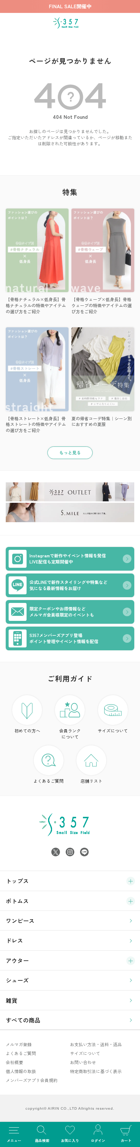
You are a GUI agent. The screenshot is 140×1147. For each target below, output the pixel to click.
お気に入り (70, 1140)
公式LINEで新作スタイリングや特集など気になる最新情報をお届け (68, 585)
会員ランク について (70, 733)
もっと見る (70, 452)
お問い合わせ (83, 1062)
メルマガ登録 (19, 1044)
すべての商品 (23, 1020)
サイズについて (113, 730)
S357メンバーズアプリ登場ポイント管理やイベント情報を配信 (63, 638)
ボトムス (17, 900)
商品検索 (42, 1140)
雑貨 (11, 1000)
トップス (17, 880)
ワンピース (20, 920)
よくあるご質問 (48, 781)
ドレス (14, 940)
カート (126, 1140)
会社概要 (14, 1062)
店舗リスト (91, 781)
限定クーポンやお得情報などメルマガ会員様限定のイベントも (61, 611)
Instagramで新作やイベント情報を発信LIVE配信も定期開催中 (67, 558)
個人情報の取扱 (21, 1071)
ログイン (98, 1140)
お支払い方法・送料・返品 (96, 1044)
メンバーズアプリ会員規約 (31, 1080)
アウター (17, 960)
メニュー (14, 1140)
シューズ (17, 980)
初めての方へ (27, 730)
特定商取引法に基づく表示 (96, 1071)
